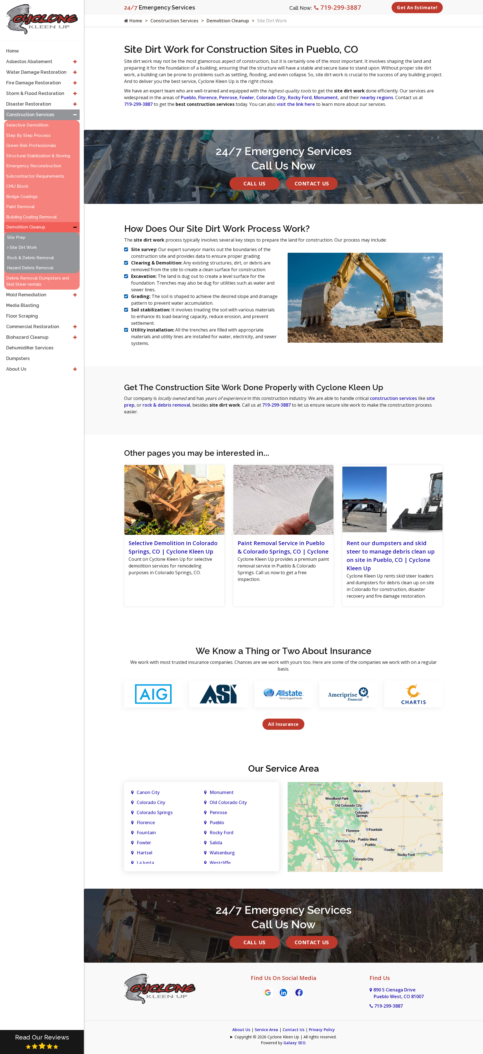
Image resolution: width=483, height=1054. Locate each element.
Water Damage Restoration (36, 72)
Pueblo (188, 97)
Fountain (146, 832)
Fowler (247, 97)
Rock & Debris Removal (30, 257)
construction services (393, 398)
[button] (75, 62)
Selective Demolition (27, 125)
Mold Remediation (26, 294)
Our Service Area (283, 768)
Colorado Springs (155, 812)
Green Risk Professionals (31, 145)
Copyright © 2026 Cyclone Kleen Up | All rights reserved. (286, 1036)
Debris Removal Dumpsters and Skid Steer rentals (37, 281)
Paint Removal (20, 206)
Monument (326, 97)
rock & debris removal (166, 405)
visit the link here (296, 104)
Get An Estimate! (417, 7)
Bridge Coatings (22, 196)
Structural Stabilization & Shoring (38, 155)
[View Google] (268, 992)
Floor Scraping (22, 316)
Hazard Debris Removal (30, 267)
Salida (216, 843)
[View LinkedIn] (283, 992)
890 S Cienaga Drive (398, 993)
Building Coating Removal (31, 217)
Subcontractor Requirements (35, 176)
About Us (241, 1029)
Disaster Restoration (28, 104)
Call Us (254, 183)
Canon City (148, 792)
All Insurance (283, 724)
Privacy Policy (322, 1029)
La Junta (145, 863)
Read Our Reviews (42, 1037)
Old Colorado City (228, 802)
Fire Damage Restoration (33, 82)
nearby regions (376, 97)
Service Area (266, 1029)
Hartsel (144, 853)
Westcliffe (220, 863)
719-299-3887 (340, 7)
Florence (207, 97)
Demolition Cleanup (228, 21)
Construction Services (174, 21)
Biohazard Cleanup (27, 337)
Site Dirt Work (22, 247)
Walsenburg (222, 853)
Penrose (228, 97)
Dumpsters (18, 358)
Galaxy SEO (294, 1042)
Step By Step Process (28, 135)
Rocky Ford (300, 97)
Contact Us (312, 183)
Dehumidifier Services (29, 347)
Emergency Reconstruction (33, 165)
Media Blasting (22, 305)
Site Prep (16, 237)
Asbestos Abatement (29, 61)
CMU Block (17, 186)
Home (135, 21)
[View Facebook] (299, 992)
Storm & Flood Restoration (35, 93)
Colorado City (271, 97)
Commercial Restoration (32, 326)
